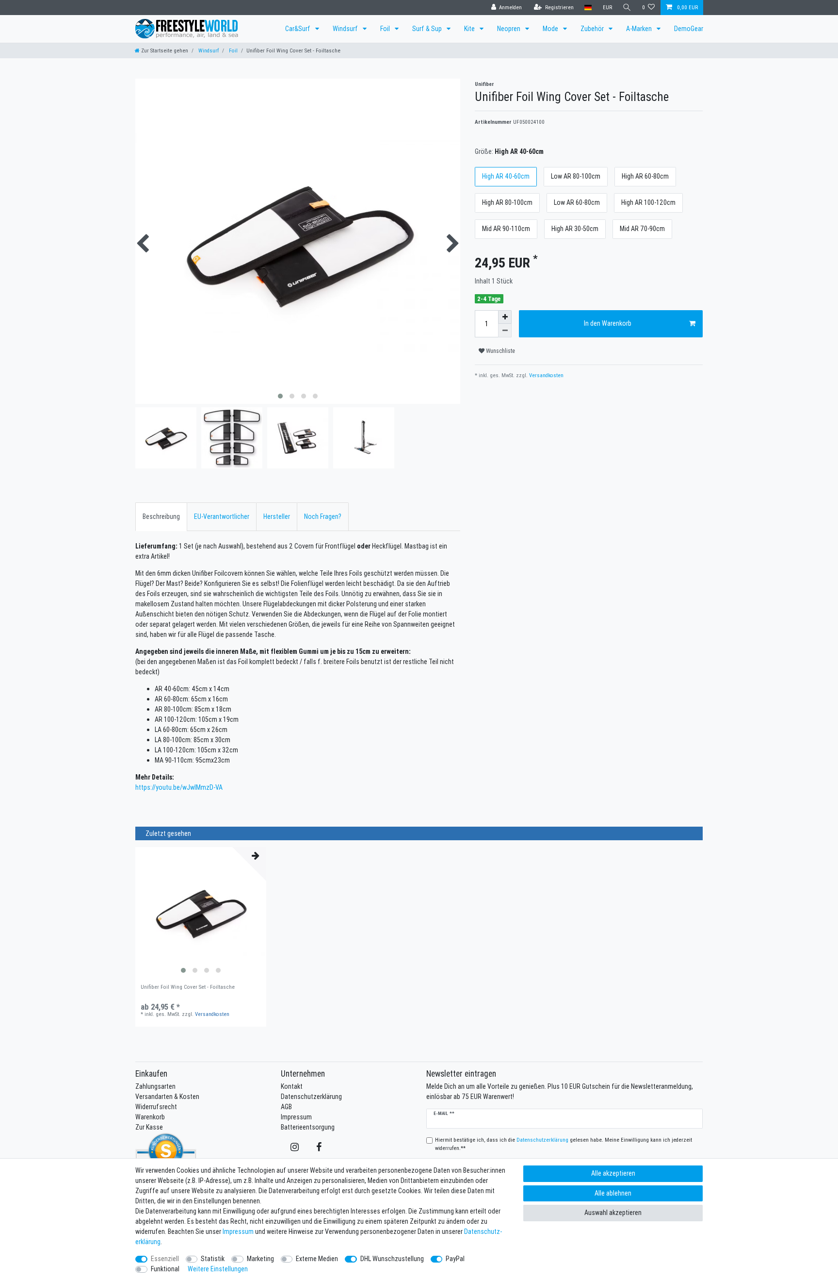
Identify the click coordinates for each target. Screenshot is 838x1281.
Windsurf (346, 28)
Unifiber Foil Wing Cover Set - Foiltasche (188, 987)
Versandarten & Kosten (167, 1096)
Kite (470, 28)
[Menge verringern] (505, 330)
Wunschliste (499, 350)
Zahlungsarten (155, 1086)
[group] (200, 912)
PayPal (455, 1258)
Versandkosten (546, 375)
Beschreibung (161, 516)
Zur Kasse (149, 1127)
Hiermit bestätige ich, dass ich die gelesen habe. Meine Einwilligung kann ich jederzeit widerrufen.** (563, 1143)
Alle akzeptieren (613, 1173)
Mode (551, 28)
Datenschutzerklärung (311, 1096)
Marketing (260, 1258)
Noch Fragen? (322, 516)
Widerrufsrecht (156, 1106)
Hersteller (276, 516)
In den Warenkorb (607, 323)
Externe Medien (317, 1258)
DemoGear (688, 28)
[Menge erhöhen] (505, 317)
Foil (385, 28)
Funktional (165, 1268)
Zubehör (592, 28)
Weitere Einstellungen (218, 1268)
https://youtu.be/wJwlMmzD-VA (179, 787)
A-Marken (639, 28)
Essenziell (165, 1258)
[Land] (588, 7)
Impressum (296, 1117)
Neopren (509, 28)
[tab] (161, 516)
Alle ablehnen (613, 1193)
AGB (286, 1106)
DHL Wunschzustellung (392, 1258)
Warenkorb (150, 1117)
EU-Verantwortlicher (221, 516)
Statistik (213, 1258)
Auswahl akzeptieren (613, 1212)
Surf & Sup (427, 28)
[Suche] (627, 7)
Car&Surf (298, 28)
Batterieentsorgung (308, 1127)
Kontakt (292, 1086)
